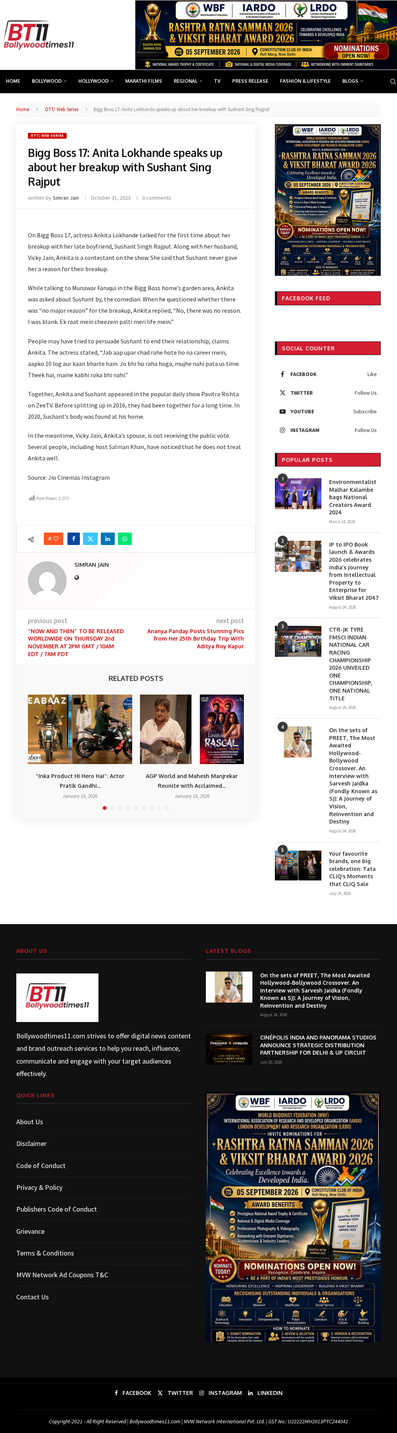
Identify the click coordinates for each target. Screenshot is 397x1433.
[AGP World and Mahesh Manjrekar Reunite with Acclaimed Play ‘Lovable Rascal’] (192, 729)
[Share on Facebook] (73, 539)
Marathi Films (143, 81)
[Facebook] (364, 104)
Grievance (30, 1231)
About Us (29, 1121)
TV (217, 81)
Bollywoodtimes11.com (50, 1035)
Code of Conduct (41, 1165)
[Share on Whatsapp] (125, 539)
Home (13, 81)
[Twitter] (372, 104)
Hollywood (93, 81)
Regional (185, 81)
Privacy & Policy (39, 1187)
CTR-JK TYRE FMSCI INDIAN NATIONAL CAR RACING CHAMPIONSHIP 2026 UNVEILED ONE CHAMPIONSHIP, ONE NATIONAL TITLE (350, 663)
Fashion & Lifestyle (305, 81)
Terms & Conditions (45, 1252)
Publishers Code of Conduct (56, 1209)
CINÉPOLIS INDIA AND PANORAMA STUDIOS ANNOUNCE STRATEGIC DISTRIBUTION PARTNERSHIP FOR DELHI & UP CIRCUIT (318, 1045)
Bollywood (47, 81)
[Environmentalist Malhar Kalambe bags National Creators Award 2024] (298, 493)
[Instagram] (381, 104)
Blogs (350, 81)
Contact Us (32, 1296)
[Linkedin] (389, 104)
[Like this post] (56, 539)
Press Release (250, 81)
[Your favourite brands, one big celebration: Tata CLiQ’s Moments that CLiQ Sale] (298, 865)
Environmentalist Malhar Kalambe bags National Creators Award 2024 (352, 497)
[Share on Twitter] (90, 539)
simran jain (66, 197)
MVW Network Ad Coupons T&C (62, 1274)
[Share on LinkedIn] (108, 539)
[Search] (393, 81)
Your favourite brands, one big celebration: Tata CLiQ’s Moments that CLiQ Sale (352, 868)
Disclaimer (31, 1143)
